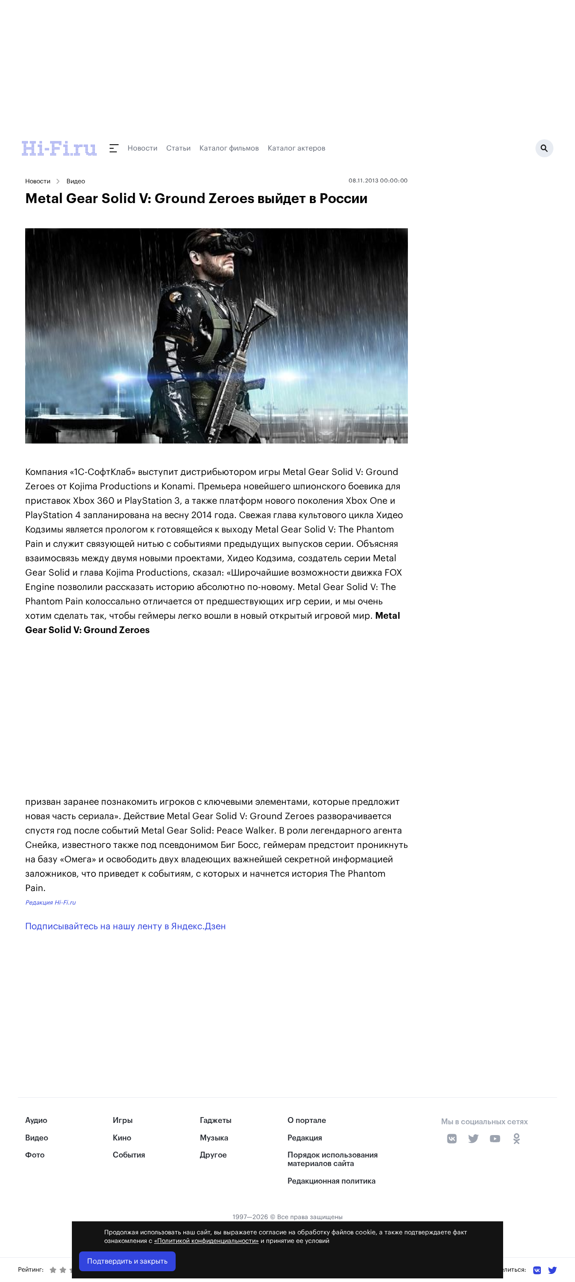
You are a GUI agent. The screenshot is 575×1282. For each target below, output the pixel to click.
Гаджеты (215, 1120)
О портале (307, 1120)
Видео (75, 181)
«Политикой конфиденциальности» (206, 1241)
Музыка (214, 1138)
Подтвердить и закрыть (127, 1261)
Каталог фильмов (229, 148)
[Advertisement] (216, 718)
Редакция (305, 1138)
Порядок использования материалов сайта (333, 1159)
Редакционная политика (332, 1181)
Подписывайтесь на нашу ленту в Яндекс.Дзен (125, 926)
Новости (142, 148)
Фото (34, 1155)
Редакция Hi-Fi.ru (50, 902)
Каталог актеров (296, 148)
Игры (123, 1120)
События (129, 1155)
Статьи (178, 148)
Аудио (36, 1120)
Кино (122, 1138)
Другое (213, 1155)
